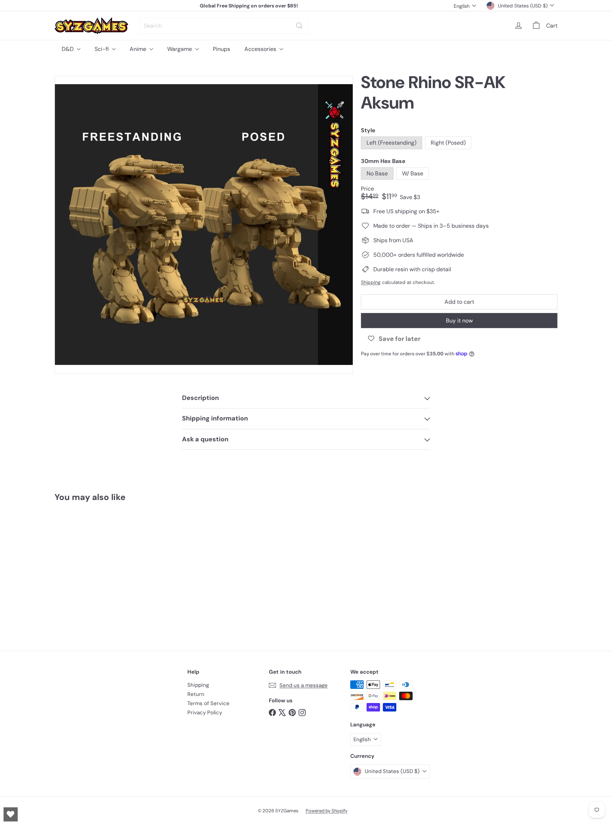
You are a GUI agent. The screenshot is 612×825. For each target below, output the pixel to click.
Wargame (180, 49)
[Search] (299, 26)
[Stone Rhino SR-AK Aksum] (93, 571)
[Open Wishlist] (11, 814)
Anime (139, 49)
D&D (68, 49)
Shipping (371, 282)
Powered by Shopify (326, 811)
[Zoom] (204, 224)
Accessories (261, 49)
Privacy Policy (204, 712)
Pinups (221, 49)
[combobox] (224, 26)
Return (195, 694)
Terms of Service (208, 703)
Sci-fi (102, 49)
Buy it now (459, 320)
